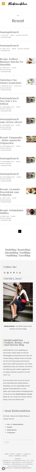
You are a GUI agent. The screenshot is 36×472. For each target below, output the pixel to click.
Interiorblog (11, 252)
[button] (3, 468)
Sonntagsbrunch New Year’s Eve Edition (9, 101)
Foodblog (25, 252)
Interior (17, 455)
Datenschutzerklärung (22, 468)
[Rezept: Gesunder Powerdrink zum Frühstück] (31, 191)
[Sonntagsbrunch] (31, 160)
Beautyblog (24, 249)
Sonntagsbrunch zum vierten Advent (11, 120)
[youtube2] (4, 272)
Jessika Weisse (22, 35)
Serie (12, 35)
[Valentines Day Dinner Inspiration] (31, 81)
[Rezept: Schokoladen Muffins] (31, 212)
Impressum (9, 468)
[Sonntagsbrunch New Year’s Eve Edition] (31, 100)
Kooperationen (12, 430)
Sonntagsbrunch (9, 32)
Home (18, 107)
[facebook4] (10, 272)
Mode (7, 454)
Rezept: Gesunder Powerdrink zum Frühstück (10, 192)
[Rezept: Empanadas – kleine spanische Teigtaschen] (31, 139)
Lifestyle (18, 86)
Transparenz (11, 432)
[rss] (20, 272)
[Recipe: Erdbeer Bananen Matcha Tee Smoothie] (31, 60)
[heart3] (17, 272)
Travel (24, 455)
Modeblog (10, 249)
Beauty (19, 454)
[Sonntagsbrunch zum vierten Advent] (31, 121)
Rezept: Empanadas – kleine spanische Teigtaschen (11, 140)
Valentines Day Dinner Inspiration (10, 81)
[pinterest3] (13, 272)
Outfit (12, 454)
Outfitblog (11, 255)
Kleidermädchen (18, 424)
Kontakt (9, 427)
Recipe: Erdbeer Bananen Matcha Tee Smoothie (11, 61)
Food (14, 67)
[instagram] (7, 272)
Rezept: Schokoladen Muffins (11, 211)
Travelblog (24, 255)
